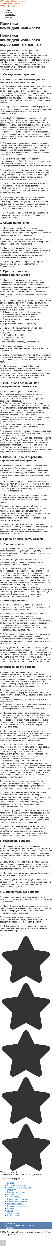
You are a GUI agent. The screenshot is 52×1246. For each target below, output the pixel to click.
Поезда (10, 1183)
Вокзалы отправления (17, 1185)
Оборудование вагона (17, 1201)
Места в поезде (14, 1194)
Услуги (10, 1211)
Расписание (10, 15)
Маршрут (11, 1190)
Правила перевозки (16, 1192)
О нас (7, 10)
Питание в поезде (15, 1204)
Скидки (10, 1208)
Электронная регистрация (19, 1187)
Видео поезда (13, 1215)
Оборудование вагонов (18, 1199)
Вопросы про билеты (16, 1206)
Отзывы (8, 17)
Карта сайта (10, 1223)
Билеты (8, 12)
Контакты (9, 1228)
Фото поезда (13, 1213)
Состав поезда (13, 1197)
